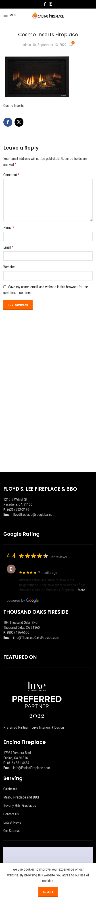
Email (8, 247)
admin (27, 45)
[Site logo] (48, 15)
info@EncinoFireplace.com (31, 768)
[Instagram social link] (51, 4)
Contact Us (11, 814)
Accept (48, 891)
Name (8, 227)
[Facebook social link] (45, 4)
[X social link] (19, 122)
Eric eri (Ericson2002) (35, 567)
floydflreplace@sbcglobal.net (33, 514)
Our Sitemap (12, 831)
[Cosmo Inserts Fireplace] (36, 76)
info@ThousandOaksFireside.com (36, 637)
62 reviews (59, 557)
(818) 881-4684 (18, 763)
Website (9, 267)
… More (80, 590)
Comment (11, 175)
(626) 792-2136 (18, 509)
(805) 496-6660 (18, 632)
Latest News (12, 822)
